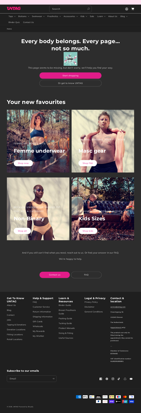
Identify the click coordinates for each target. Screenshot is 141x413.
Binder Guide (65, 305)
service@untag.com (117, 307)
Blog (122, 16)
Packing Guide (65, 318)
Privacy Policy (91, 302)
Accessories (69, 16)
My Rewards (39, 331)
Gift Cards (38, 321)
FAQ (86, 274)
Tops (11, 16)
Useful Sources (66, 338)
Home (9, 29)
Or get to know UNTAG (70, 83)
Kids (83, 16)
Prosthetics (52, 16)
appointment (116, 327)
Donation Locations (16, 329)
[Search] (89, 9)
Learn (100, 16)
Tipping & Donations (16, 324)
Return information (42, 311)
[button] (12, 16)
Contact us (54, 274)
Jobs (9, 320)
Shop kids (88, 231)
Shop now (23, 163)
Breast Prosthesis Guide (67, 312)
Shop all (22, 231)
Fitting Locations (15, 334)
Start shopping (70, 75)
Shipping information (43, 316)
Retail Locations (14, 339)
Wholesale (38, 326)
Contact (10, 315)
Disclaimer (89, 307)
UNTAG (15, 407)
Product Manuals (67, 328)
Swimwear (37, 16)
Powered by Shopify (26, 407)
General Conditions (94, 311)
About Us (11, 305)
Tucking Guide (65, 323)
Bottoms (22, 16)
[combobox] (70, 9)
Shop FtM (88, 163)
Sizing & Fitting (66, 333)
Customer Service (41, 307)
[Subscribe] (53, 378)
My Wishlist (38, 336)
